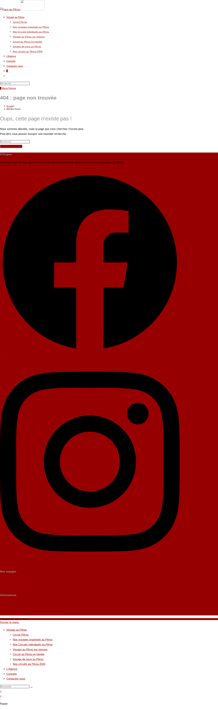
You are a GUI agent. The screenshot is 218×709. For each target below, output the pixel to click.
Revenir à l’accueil (11, 146)
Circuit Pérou (20, 634)
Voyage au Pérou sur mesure (30, 649)
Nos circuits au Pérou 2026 (29, 664)
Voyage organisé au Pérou (15, 579)
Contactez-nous (15, 678)
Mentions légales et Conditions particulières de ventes (32, 607)
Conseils (11, 673)
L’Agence (11, 669)
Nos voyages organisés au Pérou (32, 639)
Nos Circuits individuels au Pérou (33, 644)
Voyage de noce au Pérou (28, 659)
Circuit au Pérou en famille (28, 654)
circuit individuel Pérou (13, 587)
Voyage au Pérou (16, 629)
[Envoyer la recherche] (31, 687)
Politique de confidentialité (15, 612)
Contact (4, 603)
